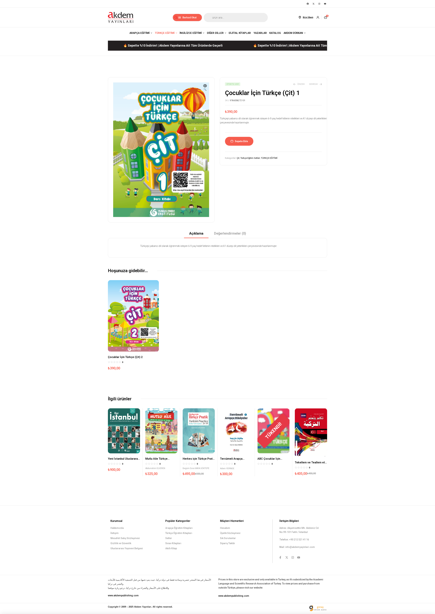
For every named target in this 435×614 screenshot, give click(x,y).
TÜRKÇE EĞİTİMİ (269, 158)
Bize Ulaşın (308, 17)
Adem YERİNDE (227, 468)
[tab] (196, 234)
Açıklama (196, 233)
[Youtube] (325, 4)
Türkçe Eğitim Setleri (250, 158)
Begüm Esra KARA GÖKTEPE (196, 468)
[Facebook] (308, 4)
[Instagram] (319, 4)
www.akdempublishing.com (123, 595)
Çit (238, 158)
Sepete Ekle (241, 141)
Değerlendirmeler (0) (230, 233)
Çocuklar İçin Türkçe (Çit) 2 (125, 357)
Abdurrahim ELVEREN (155, 468)
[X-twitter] (313, 4)
